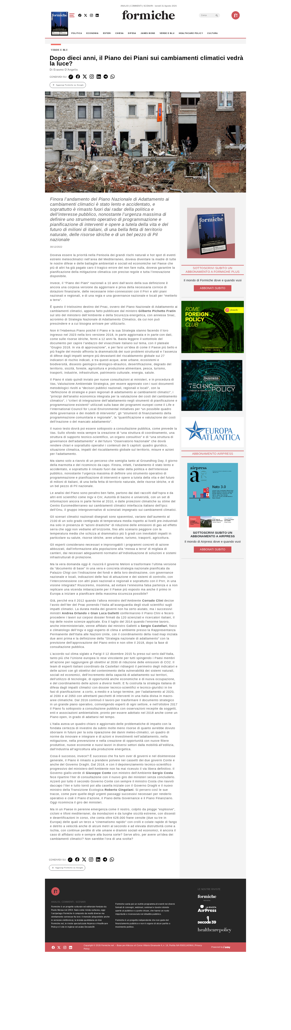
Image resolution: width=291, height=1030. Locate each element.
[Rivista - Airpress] (216, 908)
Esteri (107, 33)
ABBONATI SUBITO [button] (212, 288)
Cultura (212, 33)
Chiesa (119, 33)
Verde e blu (167, 33)
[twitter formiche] (59, 947)
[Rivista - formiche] (216, 898)
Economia (92, 33)
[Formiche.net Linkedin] (97, 15)
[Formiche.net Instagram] (91, 15)
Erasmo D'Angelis (66, 69)
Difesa (132, 33)
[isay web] (226, 947)
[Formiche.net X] (85, 15)
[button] (72, 24)
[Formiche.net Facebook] (80, 15)
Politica (76, 33)
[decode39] (216, 920)
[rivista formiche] (212, 496)
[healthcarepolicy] (216, 930)
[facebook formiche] (53, 947)
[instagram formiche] (65, 947)
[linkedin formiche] (70, 947)
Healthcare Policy (191, 33)
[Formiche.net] (235, 15)
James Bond (148, 33)
